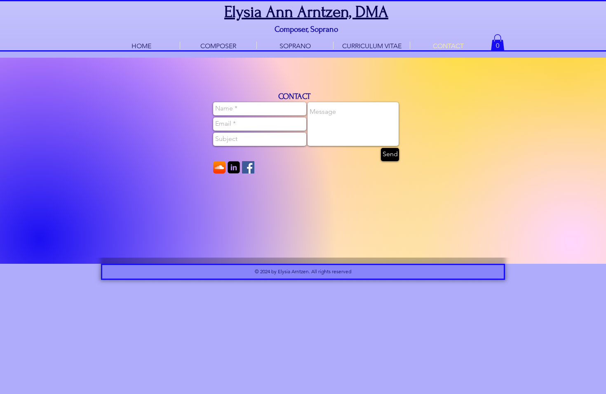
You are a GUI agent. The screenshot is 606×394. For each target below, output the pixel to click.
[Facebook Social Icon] (248, 167)
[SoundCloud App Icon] (219, 167)
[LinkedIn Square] (234, 167)
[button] (498, 42)
